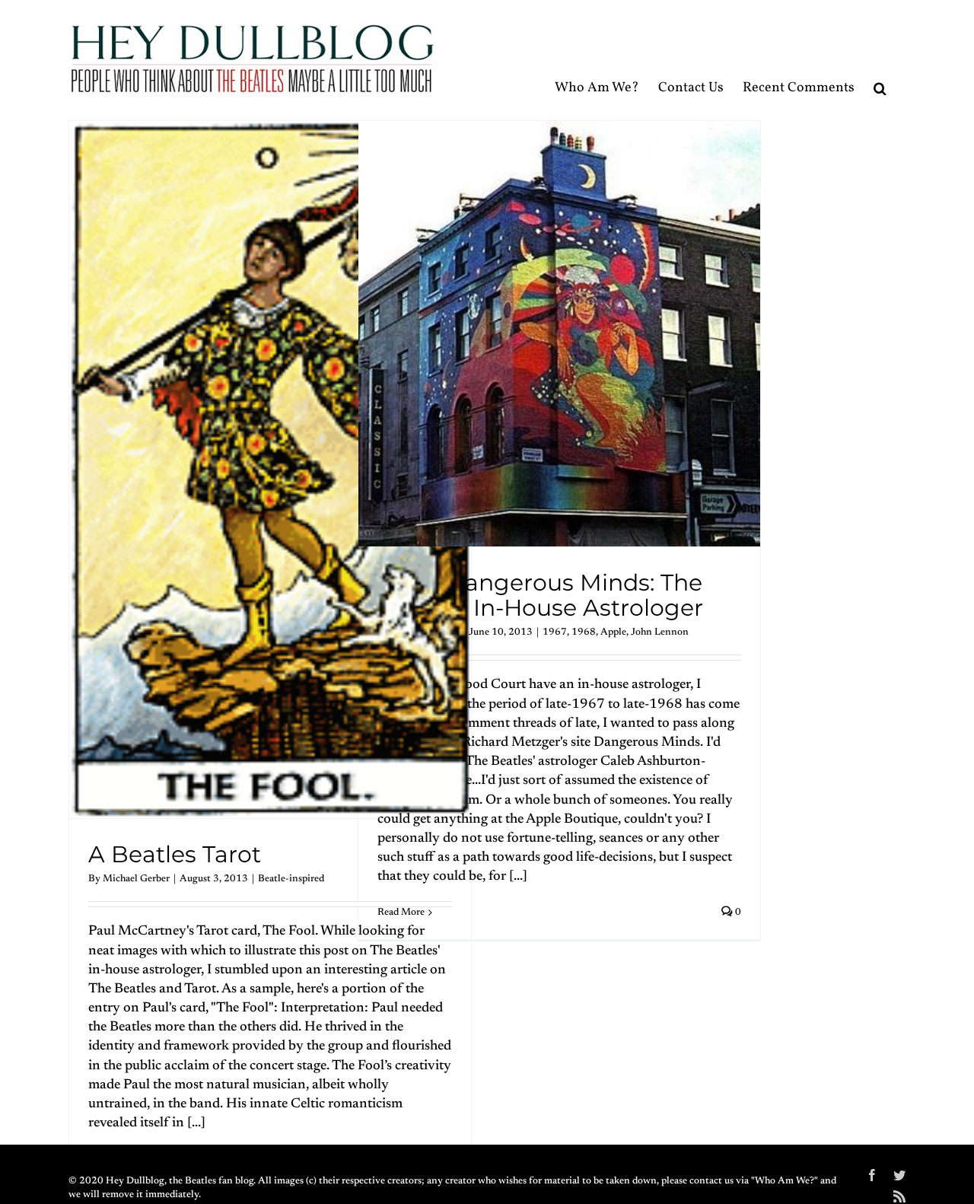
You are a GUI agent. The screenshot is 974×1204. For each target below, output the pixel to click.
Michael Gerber (136, 879)
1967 (555, 632)
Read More (401, 912)
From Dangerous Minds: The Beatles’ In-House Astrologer (540, 596)
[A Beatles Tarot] (270, 469)
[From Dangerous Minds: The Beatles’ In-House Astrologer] (559, 333)
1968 (583, 632)
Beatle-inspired (291, 879)
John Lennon (660, 632)
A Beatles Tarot (174, 854)
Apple (613, 632)
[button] (880, 59)
